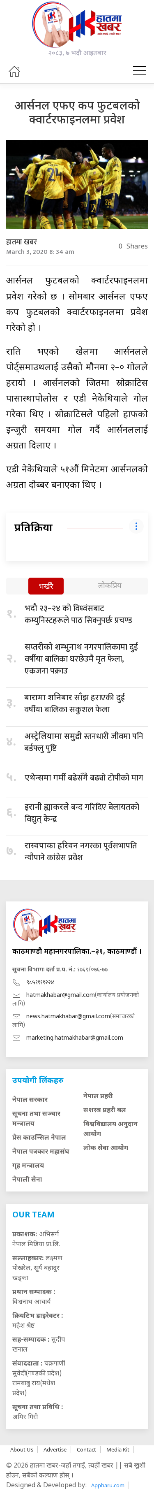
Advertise (55, 1449)
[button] (139, 71)
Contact (86, 1449)
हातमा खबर (21, 242)
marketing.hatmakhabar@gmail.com (74, 1038)
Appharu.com (107, 1485)
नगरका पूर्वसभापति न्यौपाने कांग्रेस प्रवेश (81, 852)
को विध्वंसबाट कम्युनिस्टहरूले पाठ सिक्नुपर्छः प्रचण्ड (78, 614)
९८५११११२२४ (40, 983)
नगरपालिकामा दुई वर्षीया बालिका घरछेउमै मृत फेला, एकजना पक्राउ (81, 659)
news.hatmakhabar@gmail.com (68, 1017)
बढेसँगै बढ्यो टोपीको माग (84, 778)
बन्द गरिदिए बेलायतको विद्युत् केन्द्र (82, 813)
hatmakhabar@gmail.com (60, 995)
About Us (21, 1449)
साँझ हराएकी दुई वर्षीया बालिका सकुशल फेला (74, 704)
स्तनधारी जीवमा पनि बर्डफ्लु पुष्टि (83, 742)
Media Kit (117, 1449)
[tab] (45, 587)
